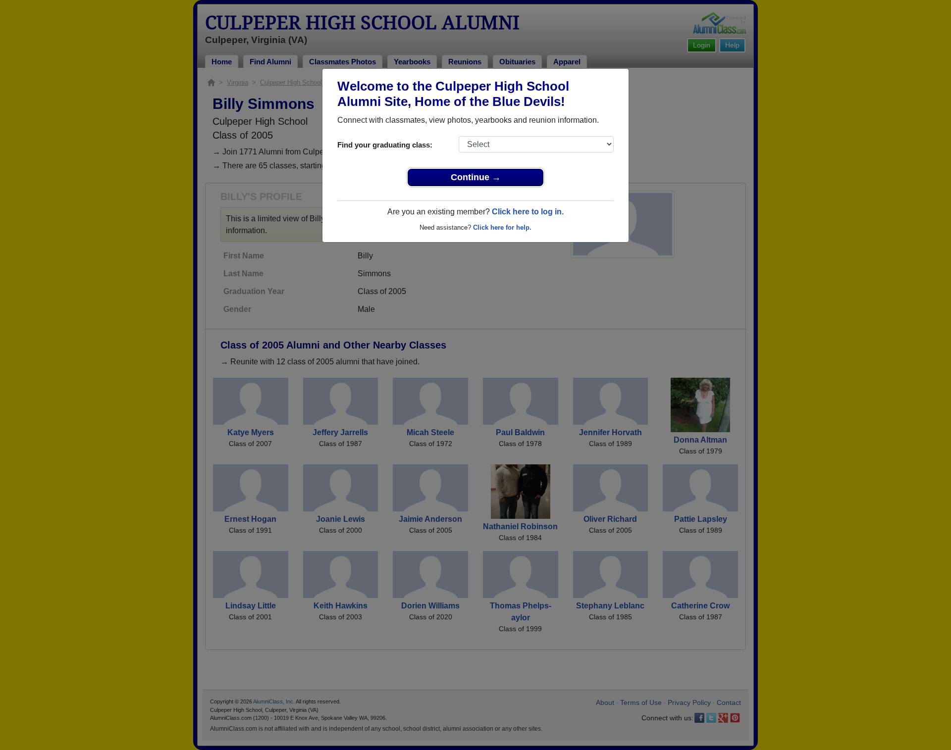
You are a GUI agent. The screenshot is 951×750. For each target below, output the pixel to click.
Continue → (476, 177)
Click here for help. (502, 227)
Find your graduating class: (384, 145)
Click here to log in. (528, 211)
